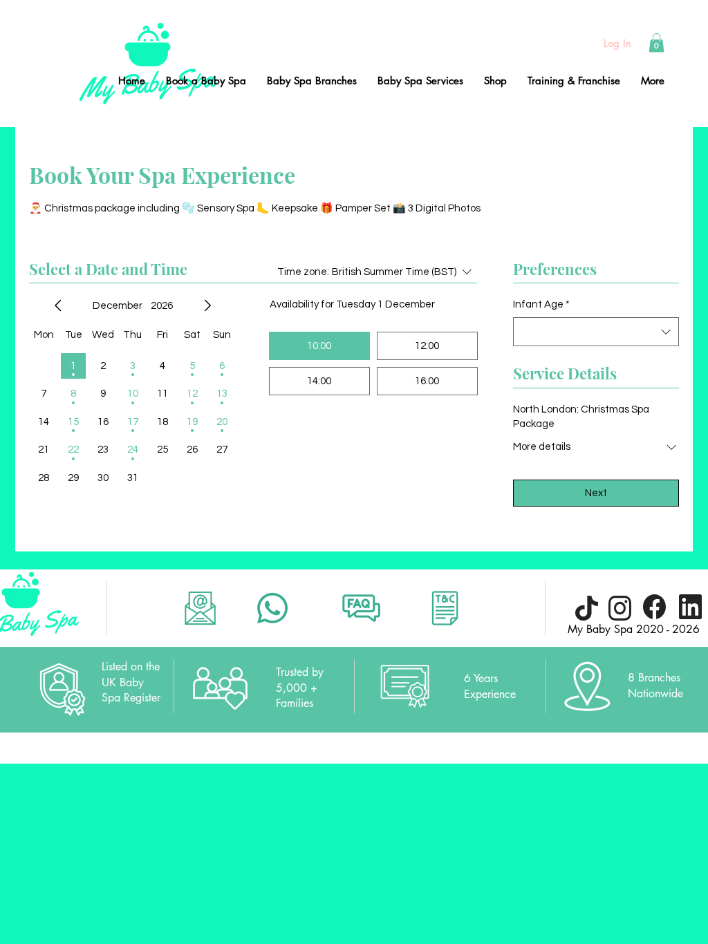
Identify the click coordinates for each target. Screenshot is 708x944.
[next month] (207, 305)
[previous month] (58, 305)
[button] (656, 42)
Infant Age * (541, 304)
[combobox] (596, 331)
